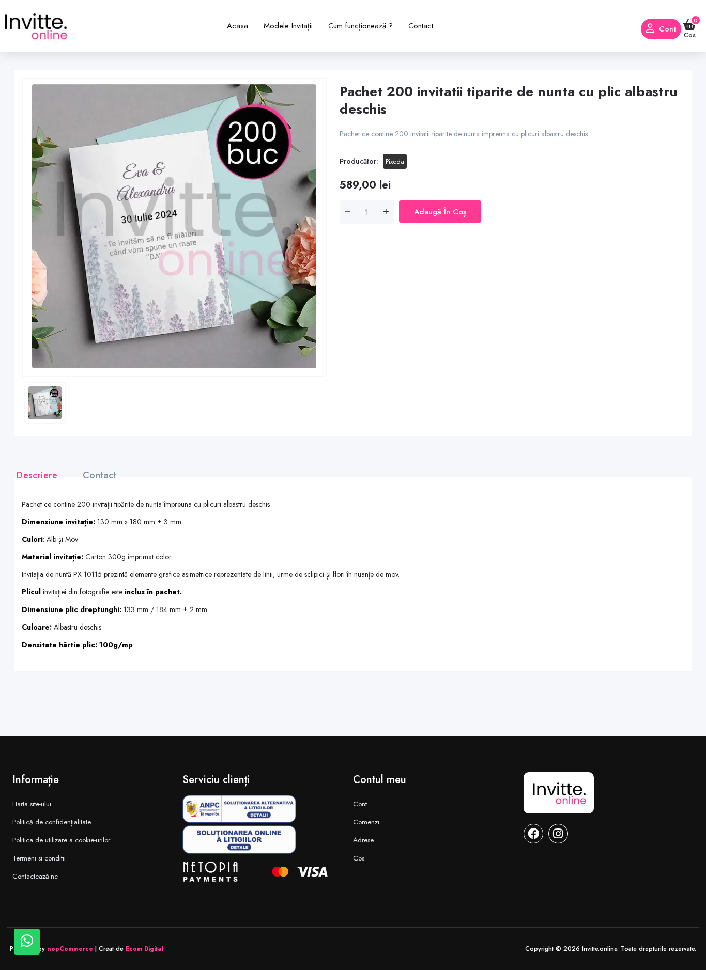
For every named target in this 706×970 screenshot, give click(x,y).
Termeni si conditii (39, 858)
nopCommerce (70, 948)
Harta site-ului (31, 804)
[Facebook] (533, 833)
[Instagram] (558, 833)
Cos (358, 858)
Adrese (363, 840)
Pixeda (395, 161)
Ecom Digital (145, 948)
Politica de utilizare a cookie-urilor (61, 840)
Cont (667, 29)
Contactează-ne (35, 876)
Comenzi (366, 822)
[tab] (42, 475)
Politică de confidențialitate (51, 822)
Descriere (37, 475)
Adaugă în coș (440, 211)
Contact (99, 475)
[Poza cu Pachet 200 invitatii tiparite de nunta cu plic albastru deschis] (174, 226)
